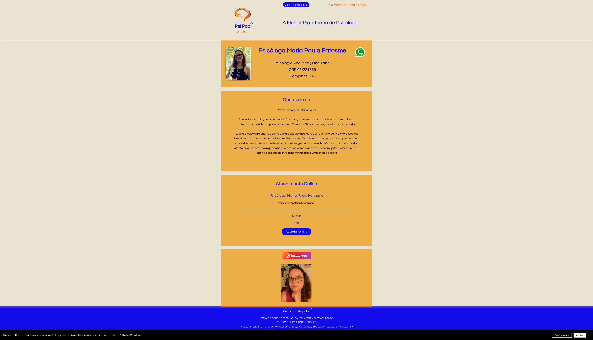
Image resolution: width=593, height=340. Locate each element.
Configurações (562, 335)
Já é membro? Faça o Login (346, 4)
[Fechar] (589, 335)
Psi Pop (242, 26)
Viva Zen (242, 32)
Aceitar (579, 335)
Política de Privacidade (131, 335)
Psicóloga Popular (296, 311)
